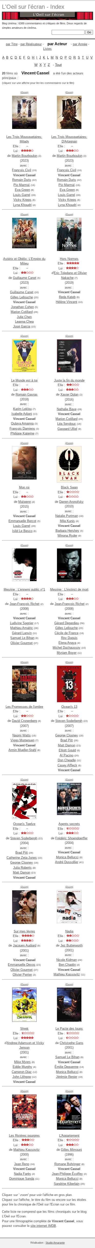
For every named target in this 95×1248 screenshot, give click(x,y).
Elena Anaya (67, 643)
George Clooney (66, 735)
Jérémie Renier (66, 1077)
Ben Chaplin (67, 964)
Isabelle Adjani (21, 414)
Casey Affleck (67, 765)
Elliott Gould (67, 750)
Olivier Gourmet (21, 643)
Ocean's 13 (69, 706)
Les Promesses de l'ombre (24, 706)
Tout (58, 65)
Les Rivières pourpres (24, 1135)
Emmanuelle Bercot (22, 521)
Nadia (69, 931)
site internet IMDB (43, 1226)
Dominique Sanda (21, 1178)
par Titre (12, 44)
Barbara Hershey (67, 530)
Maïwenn (24, 502)
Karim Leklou (22, 409)
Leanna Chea (24, 321)
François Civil (21, 170)
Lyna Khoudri (22, 205)
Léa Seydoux (66, 423)
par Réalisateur (31, 44)
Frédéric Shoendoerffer (71, 838)
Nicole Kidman (66, 960)
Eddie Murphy (22, 1067)
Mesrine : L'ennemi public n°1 (24, 589)
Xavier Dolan (69, 394)
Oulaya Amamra (22, 423)
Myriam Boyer (66, 653)
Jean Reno (21, 1164)
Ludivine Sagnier (21, 623)
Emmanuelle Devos (21, 964)
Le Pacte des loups (69, 1028)
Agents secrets (69, 824)
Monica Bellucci (67, 857)
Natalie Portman (66, 516)
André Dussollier (66, 862)
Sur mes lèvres (24, 931)
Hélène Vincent (66, 302)
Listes (47, 49)
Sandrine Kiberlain (66, 1184)
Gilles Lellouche (21, 297)
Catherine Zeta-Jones (22, 857)
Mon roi (24, 487)
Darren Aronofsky (71, 502)
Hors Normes (69, 259)
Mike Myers (22, 1062)
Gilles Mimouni (71, 1149)
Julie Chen (24, 317)
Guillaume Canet (24, 278)
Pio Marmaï (21, 185)
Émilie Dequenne (66, 1067)
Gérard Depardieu (66, 623)
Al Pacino (66, 755)
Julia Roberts (22, 867)
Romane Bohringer (67, 1164)
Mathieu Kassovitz (67, 974)
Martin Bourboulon (24, 156)
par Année (80, 44)
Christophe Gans (71, 1043)
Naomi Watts (21, 735)
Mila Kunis (67, 521)
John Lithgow (21, 1077)
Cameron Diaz (22, 1072)
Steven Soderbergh (68, 721)
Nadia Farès (22, 1174)
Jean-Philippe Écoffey (67, 1174)
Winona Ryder (67, 535)
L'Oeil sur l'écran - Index (33, 6)
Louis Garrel (21, 195)
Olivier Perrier (22, 974)
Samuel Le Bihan (22, 638)
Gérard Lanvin (22, 633)
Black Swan (69, 487)
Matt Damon (66, 745)
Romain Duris (21, 180)
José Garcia (21, 326)
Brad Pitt (66, 740)
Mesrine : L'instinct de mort (69, 589)
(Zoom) (24, 92)
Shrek (24, 1028)
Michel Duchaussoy (66, 647)
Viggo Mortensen (22, 740)
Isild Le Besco (22, 531)
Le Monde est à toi (24, 380)
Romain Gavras (27, 394)
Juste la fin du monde (69, 380)
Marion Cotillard (22, 312)
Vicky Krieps (22, 200)
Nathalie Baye (66, 409)
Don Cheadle (67, 760)
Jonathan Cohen (22, 307)
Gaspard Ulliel (67, 429)
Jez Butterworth (71, 945)
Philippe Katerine (22, 433)
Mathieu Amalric (21, 628)
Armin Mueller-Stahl (22, 750)
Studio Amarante (55, 1242)
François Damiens (22, 428)
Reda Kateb (67, 297)
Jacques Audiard (24, 945)
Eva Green (22, 190)
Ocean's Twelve (24, 824)
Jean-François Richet (24, 604)
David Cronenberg (24, 721)
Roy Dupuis (69, 638)
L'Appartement (69, 1135)
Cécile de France (66, 633)
